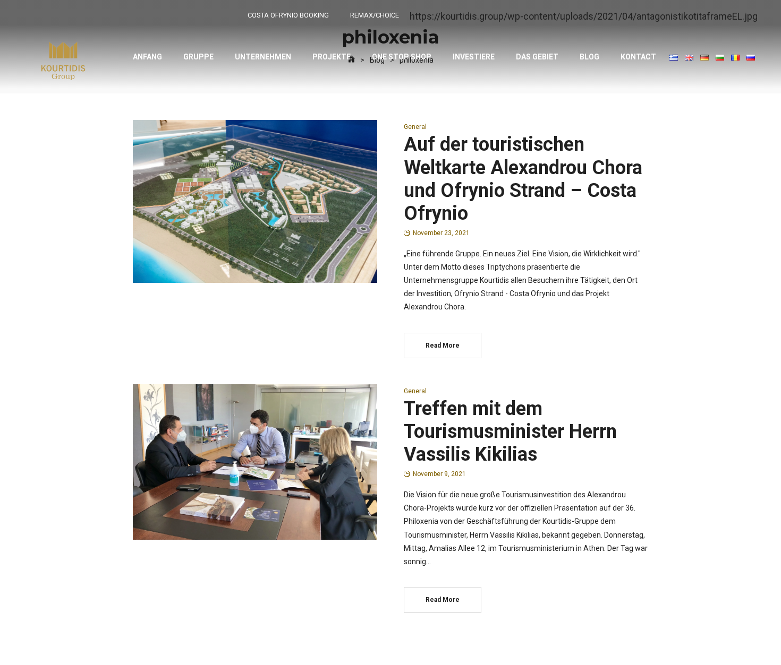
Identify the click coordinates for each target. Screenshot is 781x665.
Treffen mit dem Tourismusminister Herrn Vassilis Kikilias (510, 431)
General (415, 127)
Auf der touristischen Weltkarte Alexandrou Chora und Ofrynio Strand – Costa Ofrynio (523, 178)
